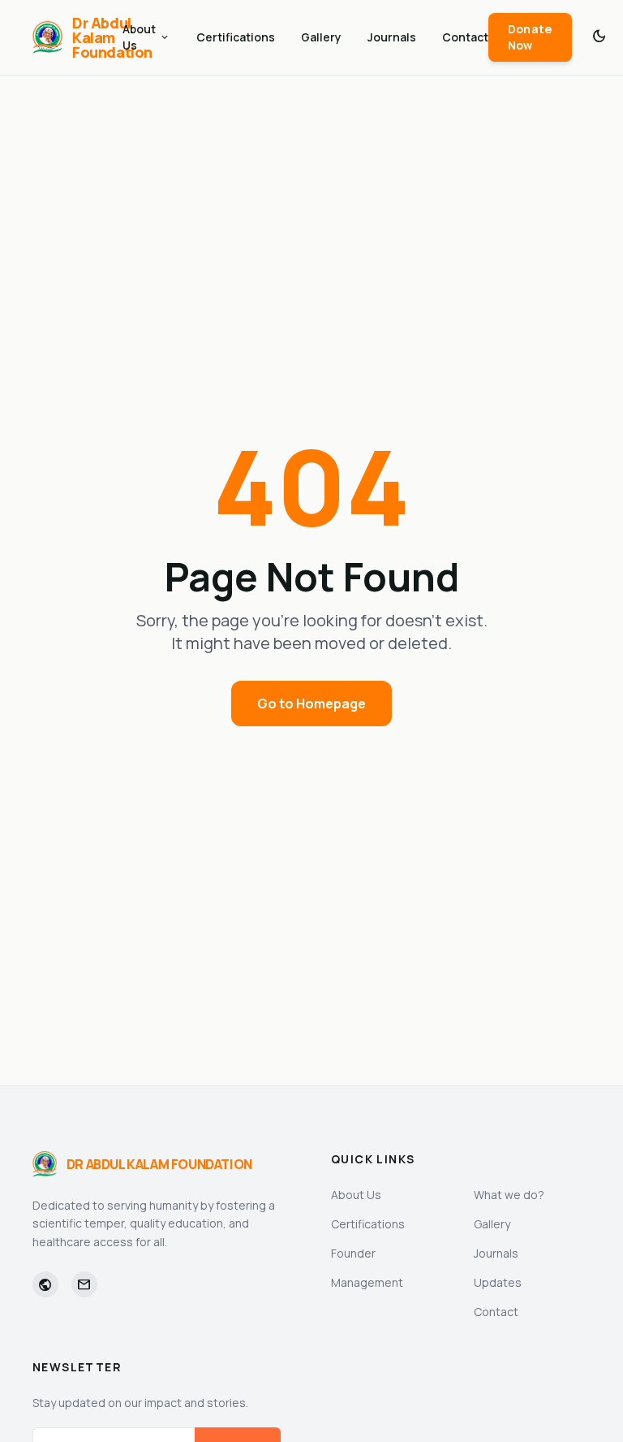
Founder (353, 1253)
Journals (391, 37)
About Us (146, 37)
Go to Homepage (311, 703)
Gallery (321, 37)
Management (367, 1282)
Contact (465, 37)
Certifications (235, 37)
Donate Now (530, 37)
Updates (498, 1282)
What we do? (509, 1194)
